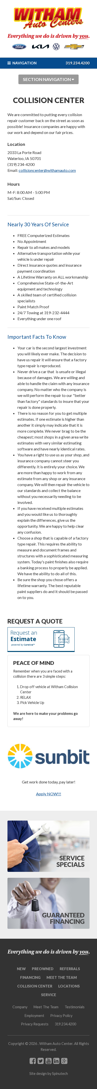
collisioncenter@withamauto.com (47, 170)
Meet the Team (62, 977)
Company (19, 1007)
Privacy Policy (61, 1015)
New (21, 969)
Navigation (24, 63)
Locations (69, 986)
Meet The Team (46, 1007)
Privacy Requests (34, 1024)
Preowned (42, 969)
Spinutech (60, 1073)
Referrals (70, 969)
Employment (34, 1015)
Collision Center (34, 986)
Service (48, 995)
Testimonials (75, 1007)
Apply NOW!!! (48, 793)
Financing (30, 977)
